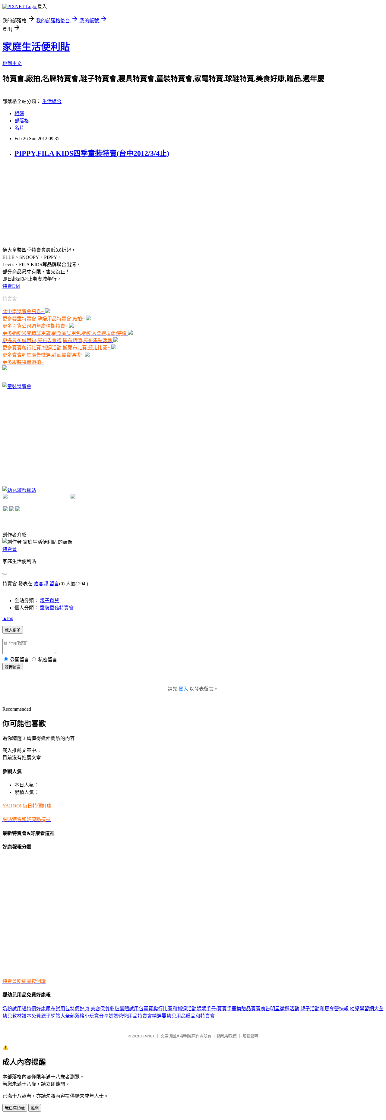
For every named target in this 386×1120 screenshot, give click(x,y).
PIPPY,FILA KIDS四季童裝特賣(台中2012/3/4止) (91, 153)
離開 (35, 1108)
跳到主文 (12, 63)
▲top (7, 618)
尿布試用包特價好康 (67, 1008)
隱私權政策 (227, 1036)
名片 (19, 128)
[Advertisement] (47, 201)
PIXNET (148, 1036)
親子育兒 (49, 600)
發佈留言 (13, 667)
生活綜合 (52, 101)
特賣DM (11, 286)
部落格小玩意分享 (89, 1015)
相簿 (19, 113)
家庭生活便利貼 (36, 46)
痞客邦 (41, 583)
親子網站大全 (55, 1015)
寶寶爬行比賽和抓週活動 (170, 1008)
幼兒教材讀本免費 (21, 1015)
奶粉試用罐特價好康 (24, 1008)
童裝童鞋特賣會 (57, 607)
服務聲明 (250, 1036)
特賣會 (9, 549)
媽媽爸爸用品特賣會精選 (135, 1015)
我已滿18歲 (15, 1108)
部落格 (21, 120)
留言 (54, 583)
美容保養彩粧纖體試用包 (117, 1008)
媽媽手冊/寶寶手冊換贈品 (224, 1008)
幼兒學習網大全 (367, 1008)
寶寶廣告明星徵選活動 (275, 1008)
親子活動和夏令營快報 (324, 1008)
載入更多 (13, 630)
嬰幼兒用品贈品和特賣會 (188, 1015)
